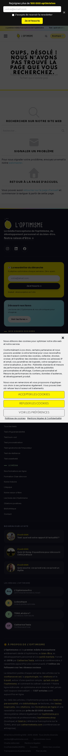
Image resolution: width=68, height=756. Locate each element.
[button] (63, 337)
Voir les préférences (34, 412)
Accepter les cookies (34, 394)
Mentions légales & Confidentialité (44, 418)
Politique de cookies (15, 418)
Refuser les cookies (34, 403)
